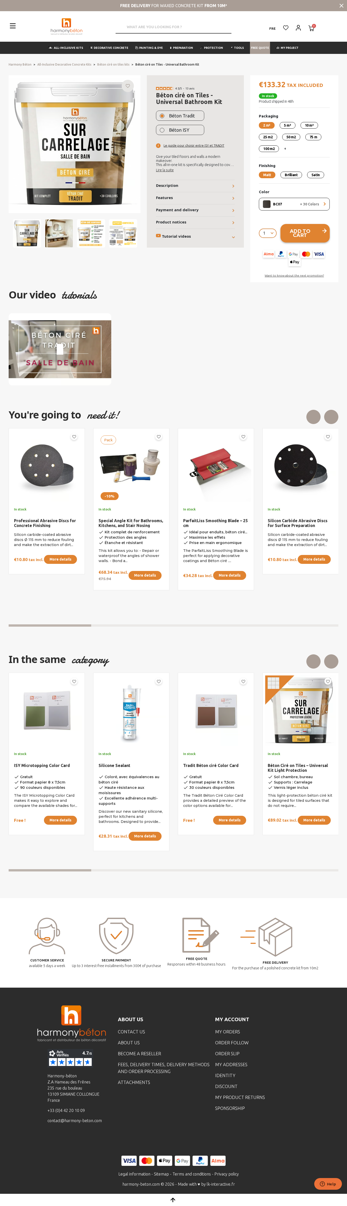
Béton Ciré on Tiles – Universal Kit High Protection (213, 768)
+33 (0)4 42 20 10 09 (66, 1110)
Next (331, 417)
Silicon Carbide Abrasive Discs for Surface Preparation (44, 523)
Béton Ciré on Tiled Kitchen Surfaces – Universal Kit (295, 768)
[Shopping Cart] (311, 29)
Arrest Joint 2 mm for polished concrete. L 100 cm (129, 523)
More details (60, 559)
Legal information (134, 1174)
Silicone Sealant (199, 520)
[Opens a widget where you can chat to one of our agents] (328, 1184)
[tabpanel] (42, 519)
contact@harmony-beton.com (75, 1120)
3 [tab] (215, 625)
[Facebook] (48, 1139)
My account (232, 1019)
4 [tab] (297, 625)
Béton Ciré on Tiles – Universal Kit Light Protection (44, 768)
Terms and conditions (191, 1174)
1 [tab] (50, 625)
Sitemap (161, 1174)
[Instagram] (64, 1139)
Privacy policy (226, 1174)
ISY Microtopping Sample (123, 760)
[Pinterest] (96, 1139)
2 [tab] (132, 625)
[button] (66, 47)
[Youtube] (80, 1139)
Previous (313, 417)
